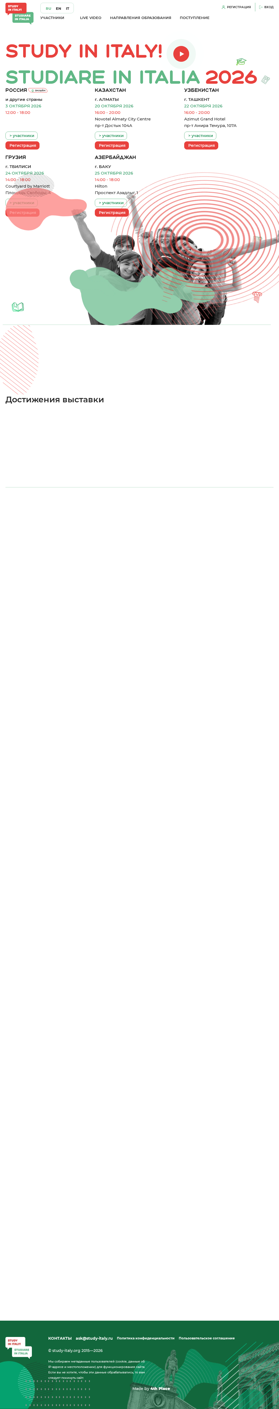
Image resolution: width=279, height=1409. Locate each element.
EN (58, 8)
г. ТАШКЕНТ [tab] (140, 521)
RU (48, 8)
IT (67, 8)
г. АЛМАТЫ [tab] (86, 521)
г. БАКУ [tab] (248, 521)
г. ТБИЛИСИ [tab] (194, 521)
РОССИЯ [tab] (31, 521)
